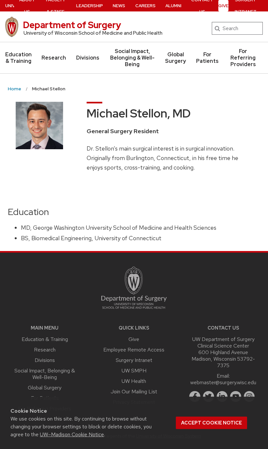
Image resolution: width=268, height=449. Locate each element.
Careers (145, 6)
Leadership (89, 6)
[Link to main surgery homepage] (134, 310)
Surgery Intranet (134, 360)
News (119, 6)
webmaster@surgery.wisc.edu (223, 382)
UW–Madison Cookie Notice (72, 434)
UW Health (134, 381)
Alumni (173, 6)
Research (54, 57)
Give (223, 6)
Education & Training (18, 57)
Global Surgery (175, 57)
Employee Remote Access (133, 349)
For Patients (207, 57)
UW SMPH (134, 370)
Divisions (87, 57)
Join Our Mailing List (134, 391)
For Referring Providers (243, 58)
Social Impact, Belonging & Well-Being (132, 58)
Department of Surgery (72, 25)
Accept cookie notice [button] (211, 423)
